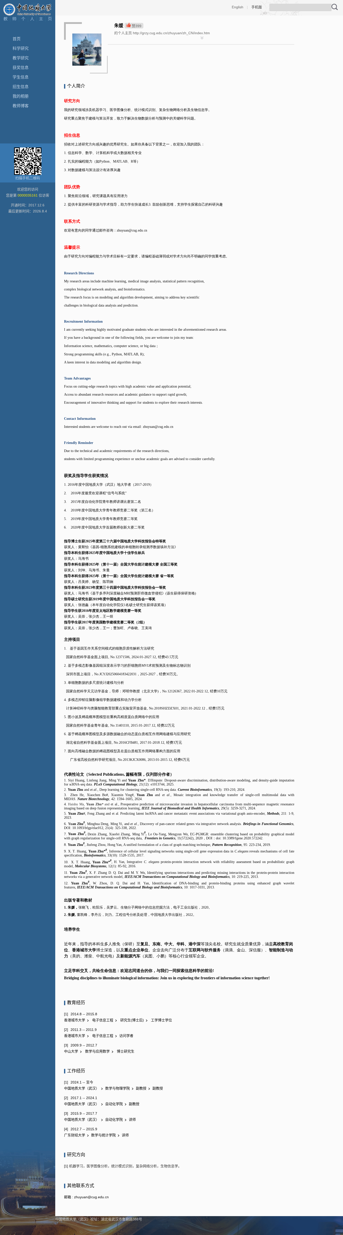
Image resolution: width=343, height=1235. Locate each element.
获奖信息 (21, 67)
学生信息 (21, 77)
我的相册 (21, 96)
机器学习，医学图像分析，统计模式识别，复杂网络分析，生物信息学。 (125, 1166)
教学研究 (21, 58)
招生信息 (21, 87)
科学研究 (21, 48)
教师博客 (21, 106)
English (237, 7)
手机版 (256, 7)
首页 (17, 39)
